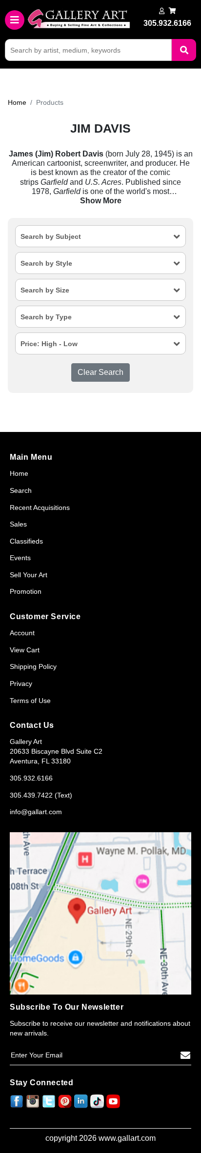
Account (22, 633)
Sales (18, 524)
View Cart (25, 650)
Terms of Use (30, 700)
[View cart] (172, 11)
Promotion (25, 591)
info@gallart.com (36, 812)
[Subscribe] (185, 1055)
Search (21, 490)
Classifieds (26, 541)
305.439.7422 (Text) (41, 795)
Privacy (21, 683)
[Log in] (161, 11)
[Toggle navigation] (14, 20)
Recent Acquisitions (40, 507)
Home (17, 102)
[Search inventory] (184, 50)
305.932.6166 (31, 778)
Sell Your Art (28, 575)
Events (20, 558)
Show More (100, 200)
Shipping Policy (33, 666)
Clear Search (100, 372)
